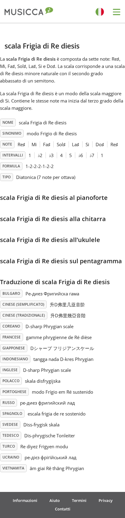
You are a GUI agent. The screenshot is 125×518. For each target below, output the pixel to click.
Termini (79, 500)
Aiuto (54, 500)
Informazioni (25, 500)
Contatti (62, 509)
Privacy (106, 500)
